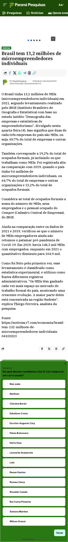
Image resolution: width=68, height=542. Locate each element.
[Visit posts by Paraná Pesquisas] (5, 82)
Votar (59, 532)
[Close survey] (65, 363)
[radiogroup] (34, 453)
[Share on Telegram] (24, 72)
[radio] (6, 384)
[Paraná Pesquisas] (27, 4)
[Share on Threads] (29, 72)
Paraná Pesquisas (19, 81)
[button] (6, 4)
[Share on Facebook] (10, 72)
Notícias (6, 48)
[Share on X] (14, 72)
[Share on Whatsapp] (19, 72)
